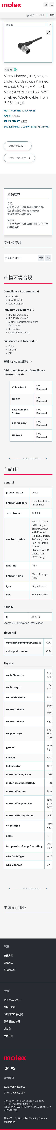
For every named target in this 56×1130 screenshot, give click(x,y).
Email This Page (17, 158)
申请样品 (8, 1035)
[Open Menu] (51, 4)
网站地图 (8, 1118)
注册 (42, 15)
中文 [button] (32, 15)
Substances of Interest (19, 341)
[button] (48, 32)
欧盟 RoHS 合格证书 (16, 361)
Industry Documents (17, 309)
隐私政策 (8, 962)
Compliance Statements (20, 291)
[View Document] (41, 258)
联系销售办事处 (12, 1021)
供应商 (7, 1028)
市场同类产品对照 (13, 1014)
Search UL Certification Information (23, 623)
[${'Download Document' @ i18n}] (48, 258)
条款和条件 (10, 969)
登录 (52, 15)
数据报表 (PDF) (13, 257)
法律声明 (8, 955)
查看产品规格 (16, 145)
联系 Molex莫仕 (12, 1000)
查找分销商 (10, 1007)
